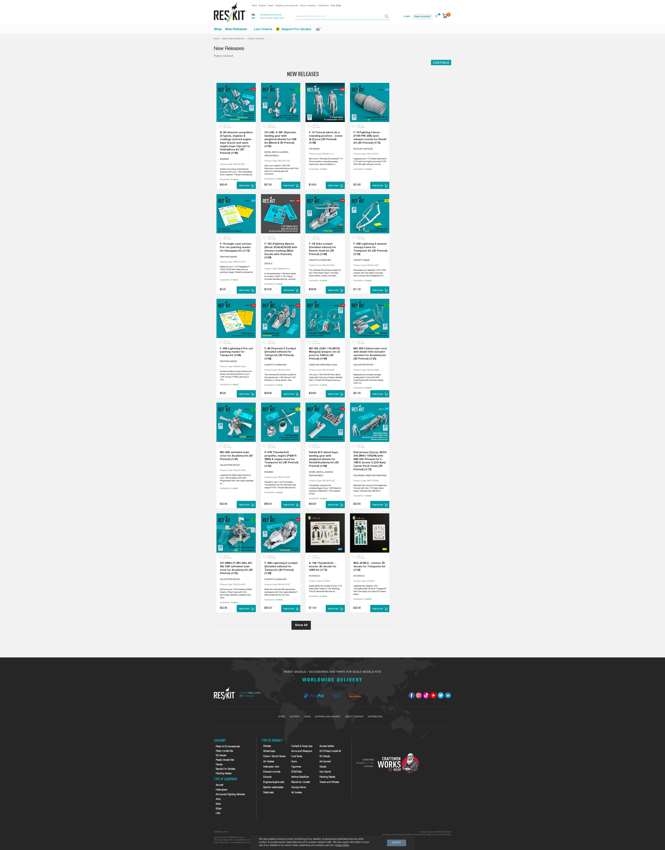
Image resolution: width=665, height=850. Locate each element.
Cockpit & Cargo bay (301, 746)
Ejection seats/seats (273, 787)
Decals (219, 764)
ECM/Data (296, 772)
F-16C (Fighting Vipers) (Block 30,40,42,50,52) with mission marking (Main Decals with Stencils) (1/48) (280, 251)
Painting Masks (224, 773)
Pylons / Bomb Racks (274, 756)
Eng (253, 15)
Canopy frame (298, 787)
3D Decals (221, 755)
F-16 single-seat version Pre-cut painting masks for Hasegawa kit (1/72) (235, 247)
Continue (441, 63)
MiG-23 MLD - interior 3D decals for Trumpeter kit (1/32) (369, 566)
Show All (301, 625)
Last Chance (263, 29)
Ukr (253, 18)
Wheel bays (269, 751)
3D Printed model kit (330, 751)
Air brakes (296, 793)
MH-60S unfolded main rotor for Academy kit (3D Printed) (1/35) (236, 456)
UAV (218, 813)
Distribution (323, 6)
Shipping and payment (286, 6)
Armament (325, 762)
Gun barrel (325, 772)
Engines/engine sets (273, 782)
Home (216, 39)
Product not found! (255, 39)
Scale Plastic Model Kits (233, 39)
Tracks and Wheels (329, 782)
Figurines (296, 767)
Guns (294, 762)
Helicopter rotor (271, 767)
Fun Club (336, 6)
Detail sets (268, 793)
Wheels (267, 746)
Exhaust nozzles (271, 772)
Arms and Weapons (301, 751)
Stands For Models (225, 769)
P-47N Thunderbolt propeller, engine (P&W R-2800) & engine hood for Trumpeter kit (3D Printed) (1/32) (281, 459)
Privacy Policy (342, 845)
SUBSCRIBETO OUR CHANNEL (365, 763)
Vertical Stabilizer (300, 777)
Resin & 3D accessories (228, 747)
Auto (218, 799)
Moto (218, 804)
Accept (396, 843)
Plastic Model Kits (225, 760)
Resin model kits (224, 751)
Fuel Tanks (296, 756)
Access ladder (327, 746)
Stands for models (300, 782)
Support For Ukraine (296, 29)
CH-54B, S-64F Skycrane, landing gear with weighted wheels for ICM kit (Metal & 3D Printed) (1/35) (280, 139)
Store (254, 6)
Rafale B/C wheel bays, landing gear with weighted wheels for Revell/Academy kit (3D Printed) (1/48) (324, 459)
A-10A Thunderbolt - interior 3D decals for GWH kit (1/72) (322, 566)
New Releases (236, 29)
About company (308, 6)
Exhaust (267, 777)
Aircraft (219, 785)
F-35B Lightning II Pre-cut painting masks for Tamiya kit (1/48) (236, 352)
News (271, 6)
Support (262, 6)
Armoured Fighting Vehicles (230, 794)
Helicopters (221, 790)
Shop (218, 29)
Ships (218, 809)
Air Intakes (268, 762)
